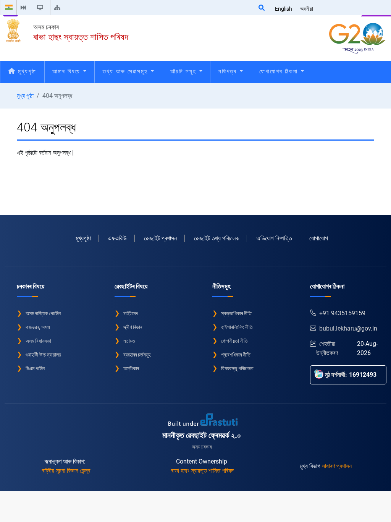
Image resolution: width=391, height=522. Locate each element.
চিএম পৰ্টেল (35, 368)
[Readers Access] (41, 8)
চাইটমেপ (130, 313)
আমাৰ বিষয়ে (67, 71)
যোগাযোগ (318, 238)
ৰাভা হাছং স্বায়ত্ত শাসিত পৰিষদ (80, 37)
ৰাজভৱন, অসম (38, 327)
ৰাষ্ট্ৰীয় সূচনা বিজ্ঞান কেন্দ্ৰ (66, 470)
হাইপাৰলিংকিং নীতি (237, 327)
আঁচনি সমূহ (184, 71)
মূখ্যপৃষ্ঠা (26, 71)
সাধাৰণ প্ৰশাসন (337, 466)
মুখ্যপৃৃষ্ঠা (83, 238)
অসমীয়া (306, 9)
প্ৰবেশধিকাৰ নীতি (235, 355)
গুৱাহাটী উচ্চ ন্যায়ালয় (43, 355)
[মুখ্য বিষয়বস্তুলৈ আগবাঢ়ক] (25, 8)
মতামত (129, 341)
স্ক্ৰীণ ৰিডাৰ (132, 327)
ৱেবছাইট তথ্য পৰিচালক (216, 238)
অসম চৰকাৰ (46, 27)
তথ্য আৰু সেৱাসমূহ (126, 71)
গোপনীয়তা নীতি (234, 341)
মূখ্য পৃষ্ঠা (25, 95)
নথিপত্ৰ (228, 71)
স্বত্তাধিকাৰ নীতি (236, 313)
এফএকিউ (117, 238)
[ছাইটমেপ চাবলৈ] (58, 8)
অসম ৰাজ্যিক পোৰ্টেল (43, 313)
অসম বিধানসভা (38, 341)
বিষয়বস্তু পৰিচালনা (237, 368)
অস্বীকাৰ (131, 368)
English (283, 9)
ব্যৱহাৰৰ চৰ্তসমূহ (136, 355)
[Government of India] (9, 8)
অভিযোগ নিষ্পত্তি (274, 238)
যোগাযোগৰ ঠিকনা (279, 71)
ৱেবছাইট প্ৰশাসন (160, 238)
